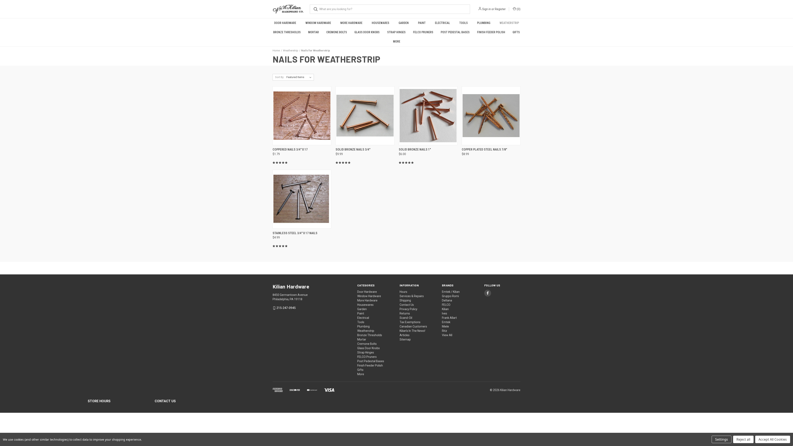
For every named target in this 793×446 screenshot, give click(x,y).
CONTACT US (165, 401)
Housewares (380, 23)
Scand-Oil (406, 317)
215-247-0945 (286, 308)
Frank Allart (449, 317)
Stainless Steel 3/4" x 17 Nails (295, 233)
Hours (403, 291)
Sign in (486, 9)
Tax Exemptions (410, 322)
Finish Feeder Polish (491, 32)
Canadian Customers (413, 326)
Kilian (445, 309)
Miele (445, 326)
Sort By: (279, 77)
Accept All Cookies (773, 439)
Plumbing (483, 23)
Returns (405, 313)
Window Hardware (318, 23)
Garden (404, 23)
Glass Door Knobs (367, 32)
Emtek (446, 322)
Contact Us (407, 304)
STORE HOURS (99, 401)
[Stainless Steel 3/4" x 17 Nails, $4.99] (301, 199)
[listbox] (300, 77)
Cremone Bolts (336, 32)
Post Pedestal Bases (455, 32)
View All (447, 335)
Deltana (447, 300)
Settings (721, 439)
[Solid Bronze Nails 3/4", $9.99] (364, 115)
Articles (405, 335)
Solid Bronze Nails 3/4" (353, 149)
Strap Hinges (396, 32)
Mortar (313, 32)
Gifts (516, 32)
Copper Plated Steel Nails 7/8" (484, 149)
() (518, 9)
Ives (444, 313)
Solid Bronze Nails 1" (415, 149)
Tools (463, 23)
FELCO (446, 304)
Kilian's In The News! (412, 330)
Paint (422, 23)
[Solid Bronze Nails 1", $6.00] (428, 115)
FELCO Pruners (423, 32)
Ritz (444, 330)
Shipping (405, 300)
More (396, 41)
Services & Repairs (412, 296)
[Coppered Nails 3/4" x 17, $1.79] (301, 115)
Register (500, 9)
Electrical (442, 23)
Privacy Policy (408, 309)
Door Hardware (285, 23)
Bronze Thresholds (287, 32)
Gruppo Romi (450, 296)
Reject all (743, 439)
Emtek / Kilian (451, 291)
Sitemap (405, 339)
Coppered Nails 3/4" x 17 (290, 149)
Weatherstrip (509, 23)
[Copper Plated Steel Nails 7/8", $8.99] (491, 115)
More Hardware (351, 23)
